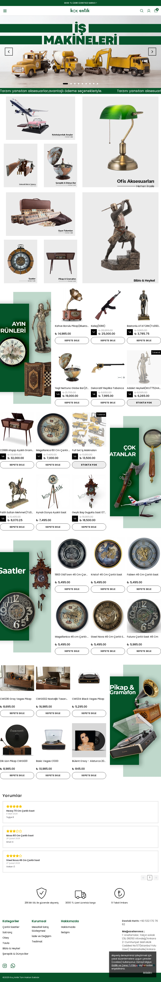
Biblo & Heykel (11, 948)
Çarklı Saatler (11, 927)
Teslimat (37, 941)
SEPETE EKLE (72, 340)
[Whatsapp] (13, 966)
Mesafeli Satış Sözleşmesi (40, 929)
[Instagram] (5, 966)
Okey (6, 938)
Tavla (6, 943)
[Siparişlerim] (149, 11)
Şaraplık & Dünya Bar (15, 954)
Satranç (7, 932)
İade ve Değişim (41, 936)
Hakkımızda (68, 927)
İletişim (65, 932)
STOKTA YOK (144, 402)
